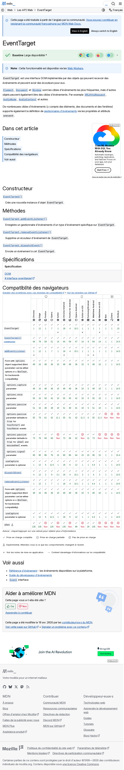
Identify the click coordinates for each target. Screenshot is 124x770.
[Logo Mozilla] (13, 747)
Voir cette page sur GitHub (20, 627)
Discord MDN (50, 719)
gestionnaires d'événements (60, 111)
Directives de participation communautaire (76, 752)
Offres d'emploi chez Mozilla (19, 714)
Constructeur (11, 138)
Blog (5, 708)
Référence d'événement (23, 570)
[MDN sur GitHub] (4, 686)
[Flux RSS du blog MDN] (28, 686)
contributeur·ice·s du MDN (77, 622)
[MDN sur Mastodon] (22, 686)
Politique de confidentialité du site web (49, 747)
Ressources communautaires (59, 708)
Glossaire (87, 729)
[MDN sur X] (16, 686)
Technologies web (92, 702)
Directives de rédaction (55, 714)
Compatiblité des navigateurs (21, 154)
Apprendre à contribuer (18, 612)
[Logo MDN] (9, 671)
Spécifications (12, 149)
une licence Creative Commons (96, 763)
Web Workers (75, 68)
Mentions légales (37, 752)
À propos (8, 702)
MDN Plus (9, 725)
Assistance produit (13, 731)
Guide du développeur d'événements (30, 575)
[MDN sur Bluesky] (10, 686)
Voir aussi (9, 159)
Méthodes (10, 144)
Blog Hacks (88, 735)
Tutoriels (87, 723)
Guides (86, 717)
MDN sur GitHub (51, 725)
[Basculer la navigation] (120, 3)
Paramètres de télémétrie (91, 747)
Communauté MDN (53, 702)
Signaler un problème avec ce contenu (64, 627)
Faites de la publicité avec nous (21, 719)
